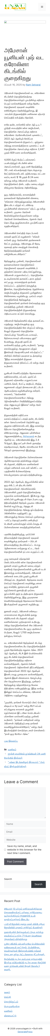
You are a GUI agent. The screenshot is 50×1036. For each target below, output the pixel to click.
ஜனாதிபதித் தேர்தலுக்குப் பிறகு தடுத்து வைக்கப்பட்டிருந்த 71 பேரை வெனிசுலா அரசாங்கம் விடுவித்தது (23, 936)
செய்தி (7, 997)
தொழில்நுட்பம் (11, 1001)
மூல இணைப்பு (11, 741)
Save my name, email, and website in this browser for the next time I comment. (24, 849)
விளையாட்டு (10, 1015)
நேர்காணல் (28, 436)
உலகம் (7, 992)
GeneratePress (25, 1031)
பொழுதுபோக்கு (12, 1006)
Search (8, 879)
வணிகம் (12, 749)
